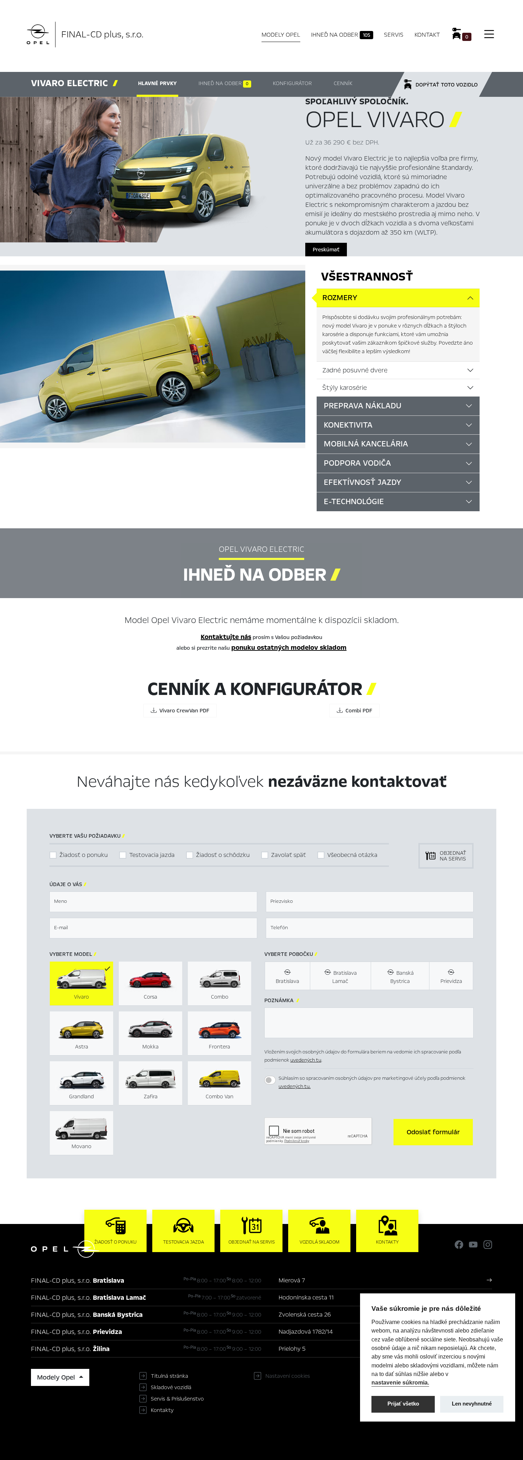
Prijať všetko (403, 1404)
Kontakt (427, 35)
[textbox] (153, 901)
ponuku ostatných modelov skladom (289, 647)
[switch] (270, 1080)
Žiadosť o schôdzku (223, 855)
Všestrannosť (367, 276)
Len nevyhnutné (472, 1404)
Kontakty (162, 1410)
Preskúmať (326, 249)
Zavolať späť (288, 855)
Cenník (343, 83)
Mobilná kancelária (366, 444)
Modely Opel (281, 35)
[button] (433, 1132)
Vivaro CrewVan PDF (183, 710)
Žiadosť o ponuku (83, 855)
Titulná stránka (169, 1376)
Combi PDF (357, 710)
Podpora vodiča (357, 463)
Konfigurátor (292, 83)
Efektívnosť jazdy (362, 482)
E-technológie (354, 501)
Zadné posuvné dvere (354, 370)
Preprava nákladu (362, 406)
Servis (393, 35)
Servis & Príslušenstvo (177, 1398)
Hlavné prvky (157, 83)
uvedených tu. (295, 1086)
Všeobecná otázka (352, 855)
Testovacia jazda (152, 855)
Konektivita (348, 425)
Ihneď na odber (340, 35)
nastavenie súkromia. (400, 1382)
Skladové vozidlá (171, 1387)
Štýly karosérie (344, 387)
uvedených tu (305, 1060)
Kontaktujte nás (226, 637)
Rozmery (339, 298)
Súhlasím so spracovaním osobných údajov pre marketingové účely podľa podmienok (372, 1082)
